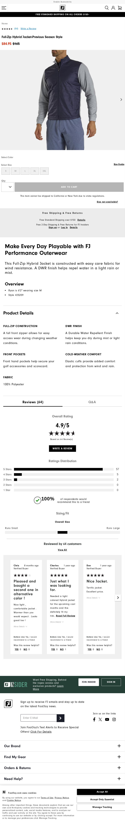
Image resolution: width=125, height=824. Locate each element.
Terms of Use (47, 797)
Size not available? (107, 202)
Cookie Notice (14, 800)
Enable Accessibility (63, 2)
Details (81, 220)
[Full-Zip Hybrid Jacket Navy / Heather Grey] (62, 103)
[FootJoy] (62, 7)
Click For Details (41, 731)
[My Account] (113, 8)
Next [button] (121, 99)
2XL (44, 171)
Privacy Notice (62, 797)
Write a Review (28, 28)
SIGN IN (111, 682)
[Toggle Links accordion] (62, 746)
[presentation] (32, 401)
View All (62, 550)
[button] (4, 8)
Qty (3, 180)
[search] (107, 8)
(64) (16, 28)
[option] (62, 103)
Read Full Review (65, 616)
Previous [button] (3, 99)
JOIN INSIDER (89, 682)
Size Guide (119, 164)
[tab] (120, 7)
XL (35, 171)
